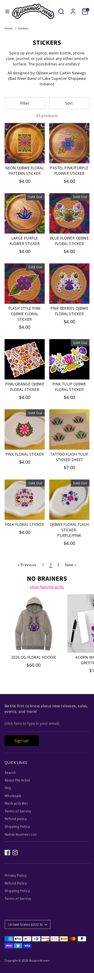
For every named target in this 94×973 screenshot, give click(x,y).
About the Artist (17, 780)
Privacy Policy (16, 875)
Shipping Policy (17, 826)
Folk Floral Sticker (24, 524)
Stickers (23, 28)
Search (10, 772)
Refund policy (16, 818)
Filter (24, 103)
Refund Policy (16, 883)
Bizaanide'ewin (39, 960)
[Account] (73, 9)
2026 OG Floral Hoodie (33, 657)
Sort (69, 103)
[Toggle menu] (6, 11)
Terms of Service (18, 811)
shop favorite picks (47, 586)
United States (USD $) (25, 924)
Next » (70, 564)
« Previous (27, 564)
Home (9, 28)
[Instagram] (15, 852)
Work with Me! (16, 803)
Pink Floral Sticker (24, 454)
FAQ (8, 788)
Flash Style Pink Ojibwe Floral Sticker (24, 314)
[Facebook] (7, 852)
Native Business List (21, 834)
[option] (31, 635)
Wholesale (13, 795)
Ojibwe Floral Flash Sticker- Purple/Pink (69, 530)
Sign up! (21, 740)
